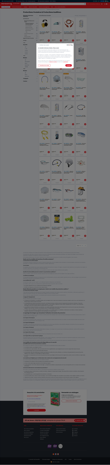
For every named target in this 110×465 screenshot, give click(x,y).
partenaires (65, 61)
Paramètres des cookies (44, 65)
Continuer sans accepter (44, 44)
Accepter (68, 65)
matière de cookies (53, 61)
